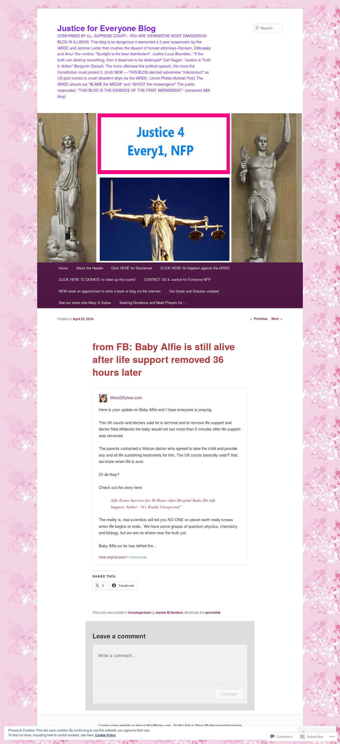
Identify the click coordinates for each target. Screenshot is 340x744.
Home (63, 267)
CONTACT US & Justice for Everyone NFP (177, 279)
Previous (258, 318)
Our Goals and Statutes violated (194, 291)
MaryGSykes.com (126, 397)
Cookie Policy (105, 735)
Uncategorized (139, 612)
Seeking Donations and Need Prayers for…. (153, 302)
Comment (229, 694)
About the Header (89, 267)
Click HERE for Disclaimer (131, 267)
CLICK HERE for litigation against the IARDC (195, 267)
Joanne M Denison (169, 612)
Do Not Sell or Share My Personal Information (207, 725)
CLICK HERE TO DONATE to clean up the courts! (97, 279)
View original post (112, 557)
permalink (212, 612)
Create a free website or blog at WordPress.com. (135, 725)
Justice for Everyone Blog (106, 28)
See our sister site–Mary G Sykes (85, 302)
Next (277, 318)
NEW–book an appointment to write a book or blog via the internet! (110, 291)
